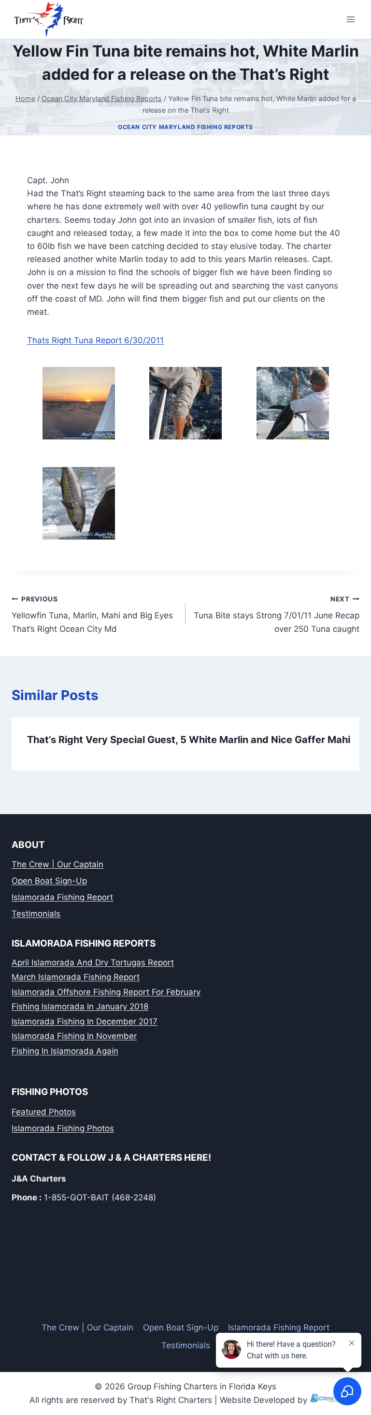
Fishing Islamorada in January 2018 (80, 1006)
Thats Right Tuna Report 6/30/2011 (95, 340)
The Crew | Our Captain (57, 864)
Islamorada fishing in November (74, 1036)
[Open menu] (350, 19)
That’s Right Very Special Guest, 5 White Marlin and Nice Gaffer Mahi (188, 739)
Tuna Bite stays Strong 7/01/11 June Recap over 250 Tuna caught (276, 614)
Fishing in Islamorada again (65, 1051)
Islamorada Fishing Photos (63, 1128)
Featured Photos (44, 1112)
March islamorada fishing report (76, 977)
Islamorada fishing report (62, 897)
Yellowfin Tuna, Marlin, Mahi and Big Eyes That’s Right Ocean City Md (92, 614)
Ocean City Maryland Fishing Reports (185, 127)
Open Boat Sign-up (49, 881)
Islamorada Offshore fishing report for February (106, 992)
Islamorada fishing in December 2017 (84, 1021)
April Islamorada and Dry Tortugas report (93, 962)
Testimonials (36, 914)
